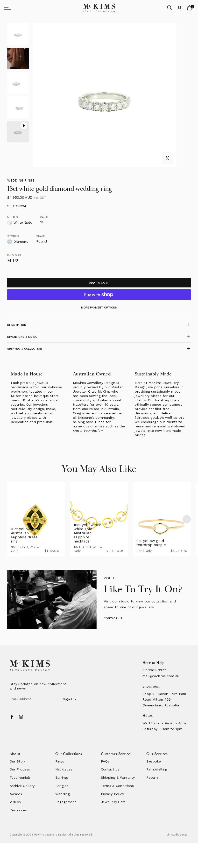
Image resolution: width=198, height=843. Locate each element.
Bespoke (153, 761)
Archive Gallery (22, 786)
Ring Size (14, 255)
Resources (18, 810)
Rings (59, 761)
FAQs (105, 761)
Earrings (62, 777)
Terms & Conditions (117, 786)
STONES (13, 236)
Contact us (110, 769)
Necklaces (63, 769)
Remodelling (156, 769)
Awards (16, 794)
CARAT (44, 217)
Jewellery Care (113, 802)
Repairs (152, 777)
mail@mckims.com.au (160, 676)
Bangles (62, 786)
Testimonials (20, 777)
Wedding (62, 794)
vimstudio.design (177, 834)
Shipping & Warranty (118, 777)
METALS (12, 217)
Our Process (20, 769)
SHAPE (40, 236)
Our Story (18, 761)
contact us (113, 618)
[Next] (187, 519)
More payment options (99, 307)
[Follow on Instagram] (21, 717)
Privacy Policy (112, 794)
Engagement (65, 802)
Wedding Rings (21, 180)
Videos (15, 802)
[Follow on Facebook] (12, 717)
